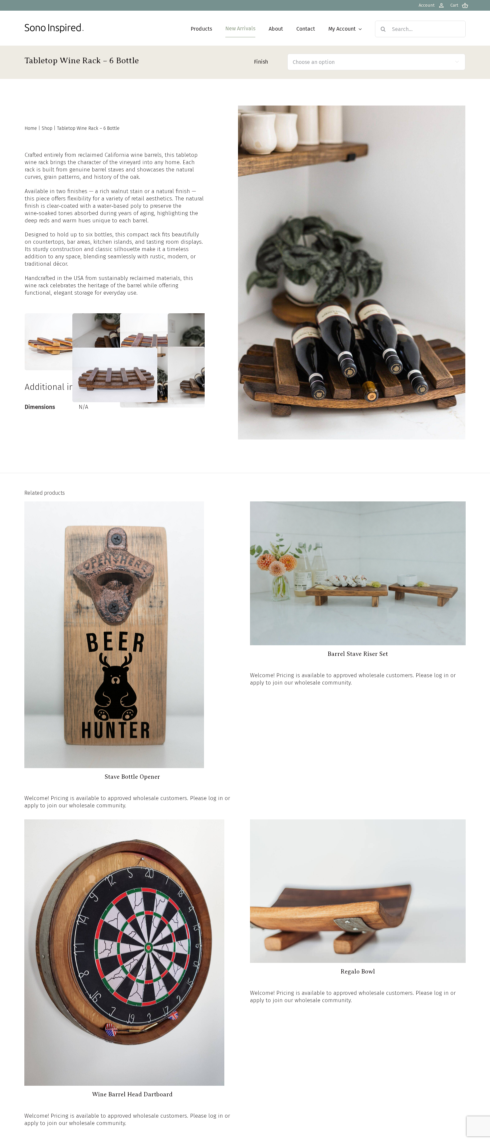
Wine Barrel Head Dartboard (132, 1094)
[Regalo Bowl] (358, 822)
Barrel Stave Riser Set (358, 654)
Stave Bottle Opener (132, 776)
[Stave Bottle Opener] (114, 504)
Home (31, 128)
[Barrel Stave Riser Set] (358, 504)
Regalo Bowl (358, 971)
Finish (261, 62)
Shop (47, 128)
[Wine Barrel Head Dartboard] (124, 822)
